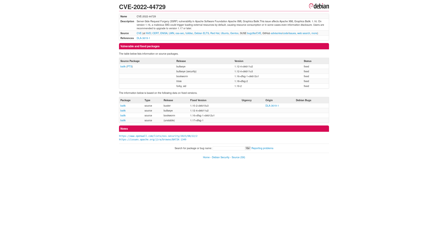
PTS (129, 66)
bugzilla (251, 33)
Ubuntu (225, 33)
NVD (148, 33)
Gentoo (234, 33)
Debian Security (220, 157)
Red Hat (214, 33)
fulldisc (189, 33)
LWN (171, 33)
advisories (276, 33)
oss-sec (180, 33)
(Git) (242, 157)
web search (303, 33)
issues (292, 33)
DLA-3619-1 (143, 38)
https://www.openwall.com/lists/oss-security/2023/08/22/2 (158, 136)
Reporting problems (262, 148)
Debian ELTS (201, 33)
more (314, 33)
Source (236, 157)
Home (206, 157)
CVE (139, 33)
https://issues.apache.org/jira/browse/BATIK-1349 (152, 139)
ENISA (163, 33)
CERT (155, 33)
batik (123, 66)
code (285, 33)
